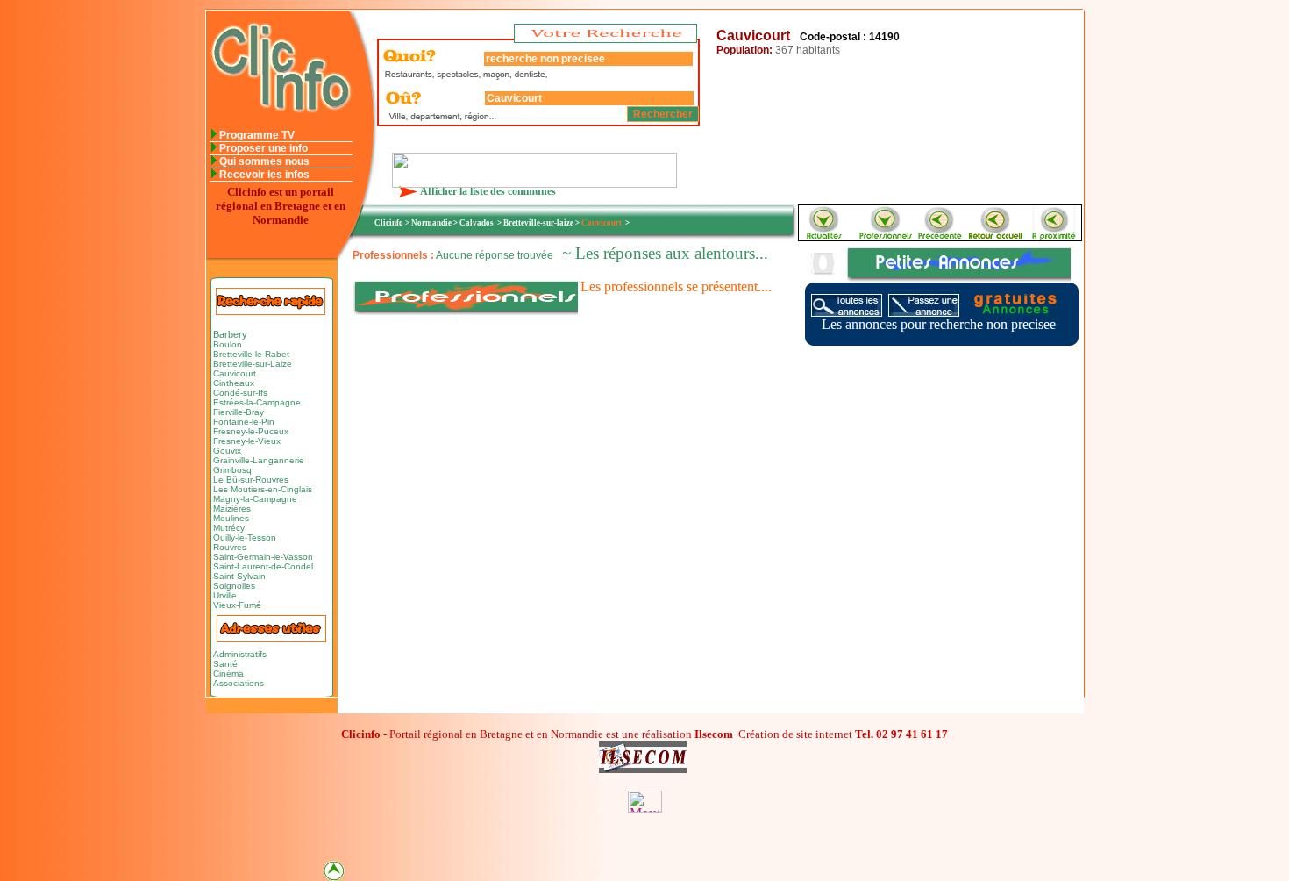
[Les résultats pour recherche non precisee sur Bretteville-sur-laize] (1054, 235)
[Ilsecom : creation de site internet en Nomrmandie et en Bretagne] (534, 182)
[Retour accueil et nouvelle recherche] (997, 235)
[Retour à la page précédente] (941, 235)
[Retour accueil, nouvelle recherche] (279, 124)
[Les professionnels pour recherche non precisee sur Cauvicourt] (885, 235)
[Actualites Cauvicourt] (823, 235)
